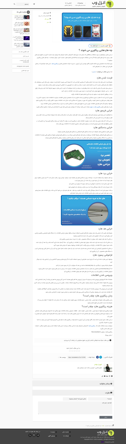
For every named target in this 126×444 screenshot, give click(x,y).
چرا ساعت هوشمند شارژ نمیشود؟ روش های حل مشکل (18, 17)
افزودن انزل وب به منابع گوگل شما (99, 46)
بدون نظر (47, 19)
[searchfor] (14, 3)
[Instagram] (109, 376)
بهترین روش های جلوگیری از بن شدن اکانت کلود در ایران (18, 24)
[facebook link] (97, 357)
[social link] (38, 436)
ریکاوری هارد (54, 64)
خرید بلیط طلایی (25, 71)
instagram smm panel (23, 66)
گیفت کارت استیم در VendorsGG (24, 61)
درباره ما (53, 432)
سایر (48, 22)
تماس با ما (68, 4)
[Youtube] (104, 376)
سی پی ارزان (26, 56)
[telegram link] (100, 357)
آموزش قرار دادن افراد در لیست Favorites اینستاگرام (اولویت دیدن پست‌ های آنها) (21, 31)
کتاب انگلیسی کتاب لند (24, 52)
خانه (103, 426)
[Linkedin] (107, 376)
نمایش (94, 72)
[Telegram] (112, 376)
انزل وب (103, 4)
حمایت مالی (65, 432)
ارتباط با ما (66, 436)
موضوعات (80, 4)
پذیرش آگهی (51, 436)
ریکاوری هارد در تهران (95, 107)
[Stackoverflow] (102, 376)
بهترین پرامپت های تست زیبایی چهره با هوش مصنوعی (18, 44)
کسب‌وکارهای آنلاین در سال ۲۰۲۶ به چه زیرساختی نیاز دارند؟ (18, 38)
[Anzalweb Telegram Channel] (34, 3)
